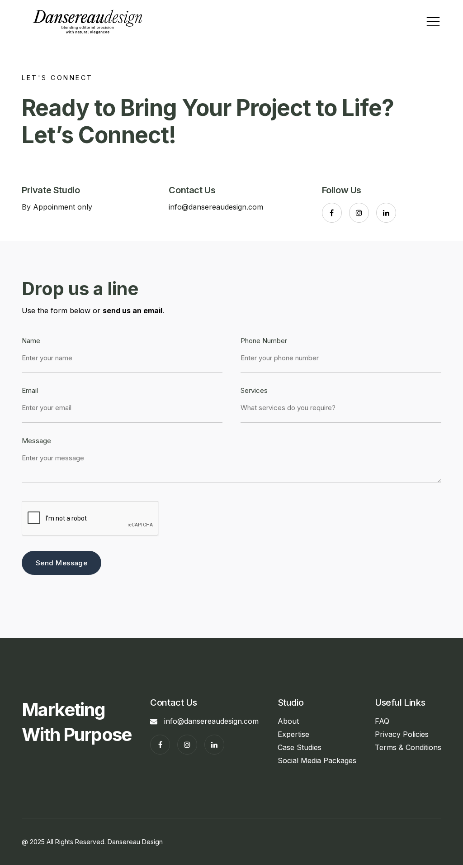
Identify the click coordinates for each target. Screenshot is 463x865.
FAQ (382, 721)
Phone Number (264, 341)
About (288, 721)
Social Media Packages (317, 760)
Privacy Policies (402, 734)
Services (254, 391)
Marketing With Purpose (77, 722)
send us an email (132, 310)
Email (30, 391)
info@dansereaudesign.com (216, 206)
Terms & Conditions (408, 747)
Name (31, 341)
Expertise (293, 734)
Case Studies (299, 747)
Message (36, 441)
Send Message (61, 563)
